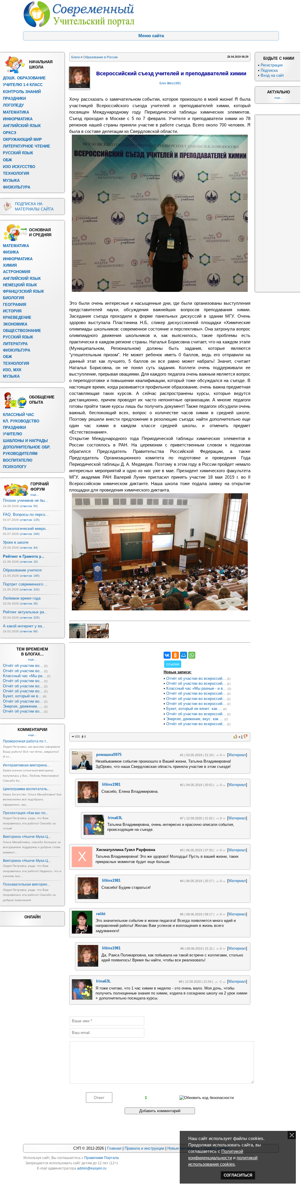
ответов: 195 (30, 575)
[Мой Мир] (183, 655)
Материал (237, 755)
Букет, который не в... (22, 696)
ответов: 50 (29, 506)
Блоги (75, 57)
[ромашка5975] (82, 768)
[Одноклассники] (175, 655)
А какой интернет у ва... (24, 626)
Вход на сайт (272, 75)
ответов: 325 (30, 617)
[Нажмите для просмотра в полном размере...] (160, 290)
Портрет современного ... (25, 584)
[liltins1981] (88, 801)
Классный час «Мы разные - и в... (196, 688)
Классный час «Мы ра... (24, 676)
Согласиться (238, 1175)
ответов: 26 (29, 603)
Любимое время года (21, 598)
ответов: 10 (29, 561)
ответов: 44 (29, 547)
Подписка (269, 70)
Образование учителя (22, 570)
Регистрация (272, 65)
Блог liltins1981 (170, 83)
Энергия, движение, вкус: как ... (194, 719)
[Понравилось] (235, 736)
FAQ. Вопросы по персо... (26, 514)
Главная (114, 1148)
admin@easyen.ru (91, 1168)
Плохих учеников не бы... (25, 500)
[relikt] (82, 932)
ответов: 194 (30, 533)
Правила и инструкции (144, 1148)
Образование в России (100, 57)
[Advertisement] (113, 688)
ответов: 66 (29, 631)
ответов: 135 (30, 519)
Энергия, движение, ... (23, 706)
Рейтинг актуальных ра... (25, 612)
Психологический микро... (26, 528)
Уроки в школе (15, 542)
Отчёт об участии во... (23, 665)
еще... (34, 494)
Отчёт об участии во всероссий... (196, 678)
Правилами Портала (101, 1158)
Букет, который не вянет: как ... (194, 708)
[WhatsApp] (191, 655)
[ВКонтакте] (167, 655)
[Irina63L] (94, 833)
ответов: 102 (30, 589)
